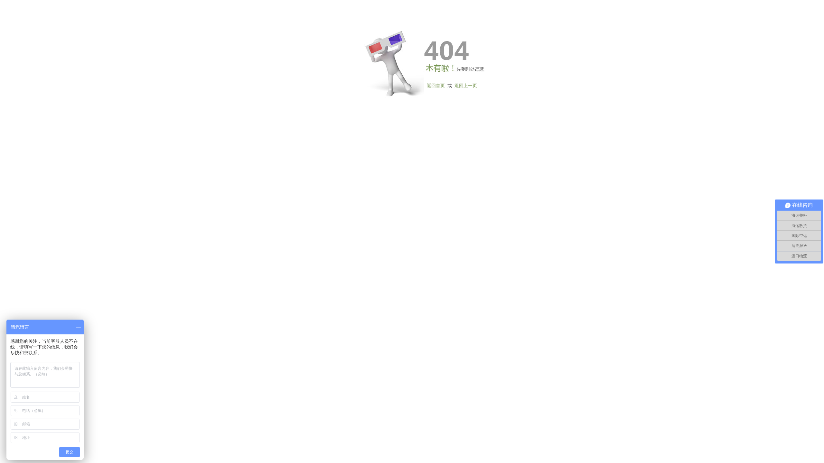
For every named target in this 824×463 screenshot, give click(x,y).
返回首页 (436, 85)
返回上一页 (465, 85)
